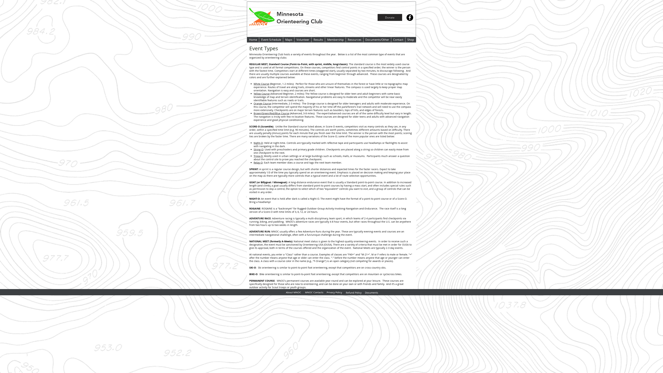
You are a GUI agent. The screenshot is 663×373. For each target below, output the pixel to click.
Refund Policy (354, 292)
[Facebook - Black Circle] (409, 17)
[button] (318, 39)
